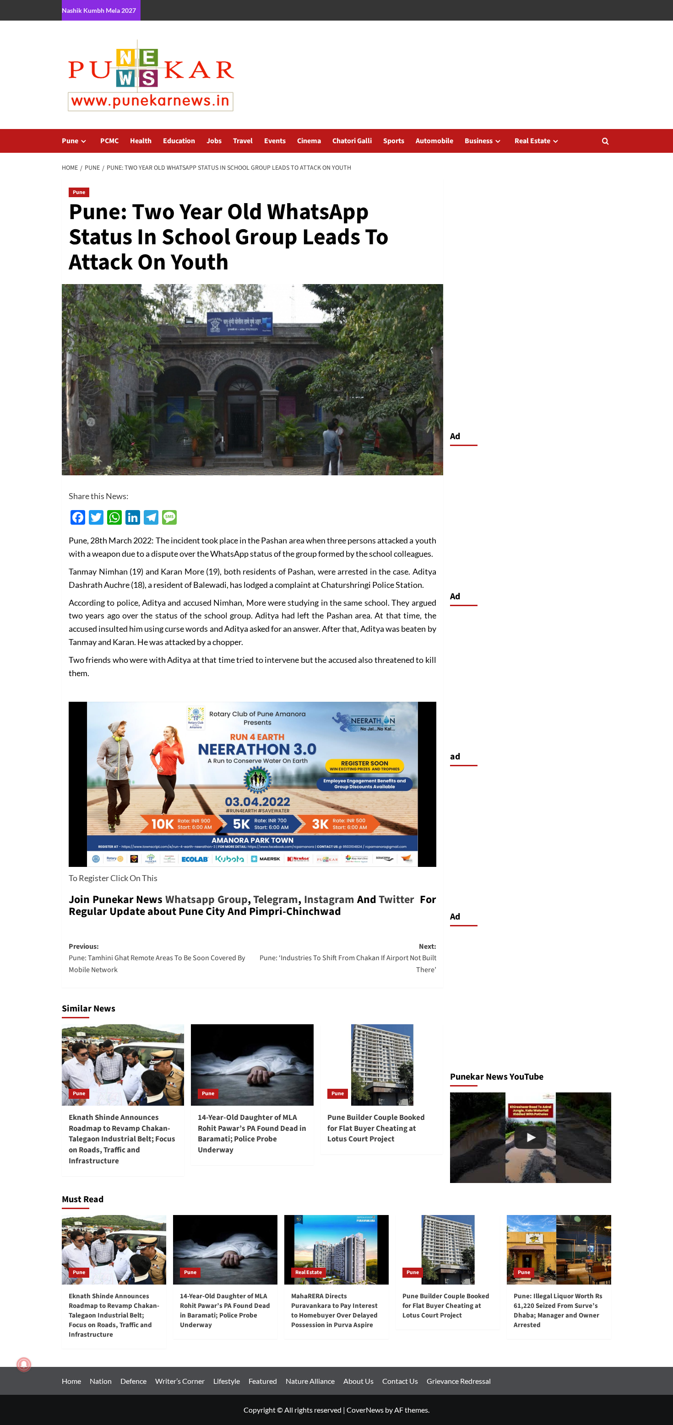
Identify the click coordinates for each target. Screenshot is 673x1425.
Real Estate (532, 141)
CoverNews (365, 1409)
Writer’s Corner (180, 1381)
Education (179, 141)
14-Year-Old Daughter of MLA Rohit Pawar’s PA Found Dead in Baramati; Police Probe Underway (252, 1134)
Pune (70, 141)
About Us (358, 1381)
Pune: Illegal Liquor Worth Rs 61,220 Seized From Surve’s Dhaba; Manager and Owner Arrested (558, 1310)
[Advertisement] (531, 516)
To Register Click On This (113, 878)
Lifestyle (226, 1381)
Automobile (434, 141)
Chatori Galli (352, 141)
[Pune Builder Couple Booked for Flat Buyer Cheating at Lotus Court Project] (381, 1065)
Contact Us (400, 1381)
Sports (393, 141)
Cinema (309, 141)
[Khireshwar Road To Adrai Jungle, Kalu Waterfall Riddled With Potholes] (531, 1137)
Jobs (214, 141)
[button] (605, 141)
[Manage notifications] (23, 1364)
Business (479, 141)
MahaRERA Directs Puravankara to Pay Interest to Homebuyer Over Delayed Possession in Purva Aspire (334, 1310)
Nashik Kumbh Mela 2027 (99, 10)
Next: (348, 958)
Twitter (396, 900)
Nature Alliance (310, 1381)
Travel (243, 141)
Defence (133, 1381)
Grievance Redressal (459, 1381)
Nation (101, 1381)
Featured (263, 1381)
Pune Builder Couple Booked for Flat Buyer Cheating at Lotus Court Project (376, 1128)
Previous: (157, 958)
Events (275, 141)
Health (141, 141)
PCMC (109, 141)
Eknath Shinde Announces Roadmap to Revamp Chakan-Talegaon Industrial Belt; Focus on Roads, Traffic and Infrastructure (122, 1139)
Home (71, 1381)
